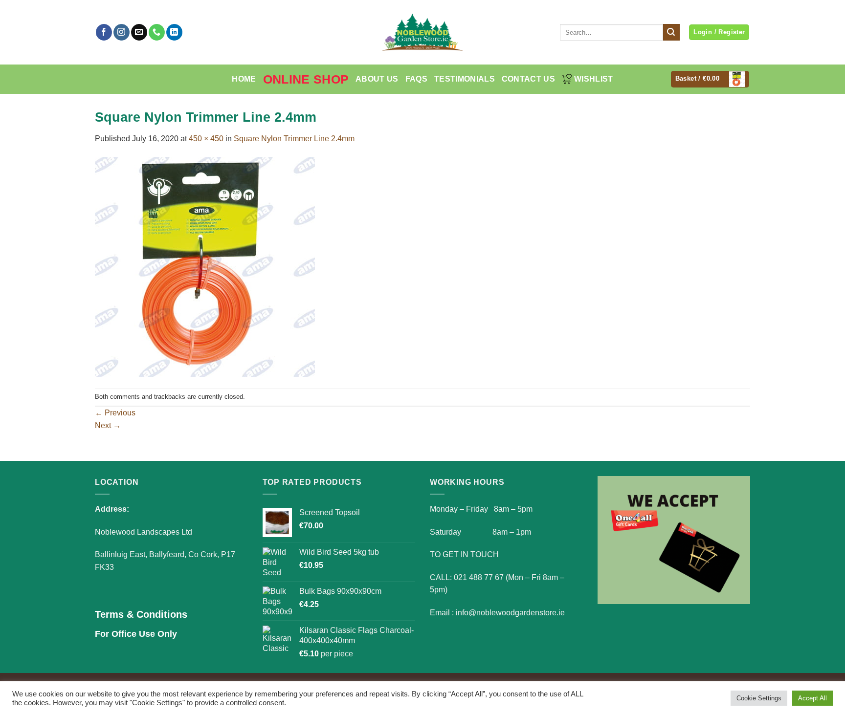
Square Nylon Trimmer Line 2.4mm (294, 138)
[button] (710, 79)
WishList (593, 79)
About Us (377, 79)
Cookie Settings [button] (758, 698)
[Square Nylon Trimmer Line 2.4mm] (205, 266)
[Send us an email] (139, 32)
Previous (115, 413)
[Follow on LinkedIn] (174, 32)
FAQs (416, 79)
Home (244, 79)
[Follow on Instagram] (121, 32)
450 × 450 (206, 138)
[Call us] (157, 32)
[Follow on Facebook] (104, 32)
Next (108, 425)
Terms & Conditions (141, 614)
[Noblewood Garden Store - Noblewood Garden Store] (422, 32)
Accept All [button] (812, 698)
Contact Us (528, 79)
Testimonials (464, 79)
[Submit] (671, 32)
